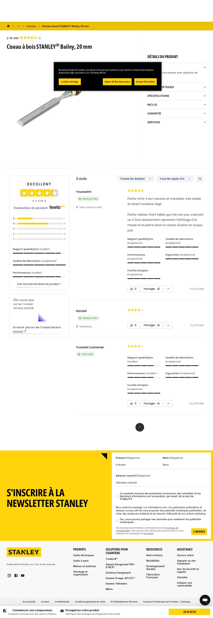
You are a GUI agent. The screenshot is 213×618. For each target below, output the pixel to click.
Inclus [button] (152, 104)
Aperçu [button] (152, 67)
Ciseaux (31, 26)
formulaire (149, 533)
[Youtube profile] (22, 575)
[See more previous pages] (18, 26)
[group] (30, 612)
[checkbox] (117, 496)
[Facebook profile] (16, 575)
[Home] (8, 26)
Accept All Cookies (145, 81)
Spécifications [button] (158, 96)
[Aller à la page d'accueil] (24, 552)
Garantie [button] (154, 113)
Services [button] (153, 122)
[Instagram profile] (9, 575)
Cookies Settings (69, 81)
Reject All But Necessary (117, 81)
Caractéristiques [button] (160, 87)
